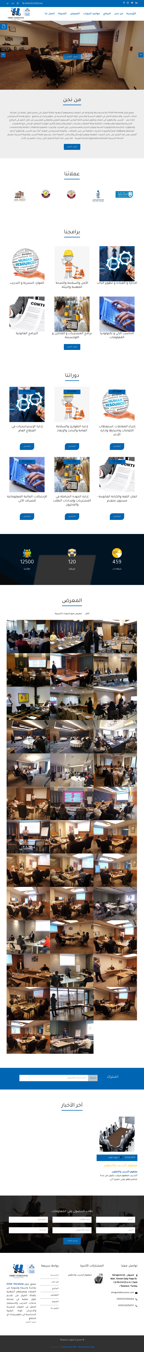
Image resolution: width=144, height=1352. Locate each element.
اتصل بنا (50, 14)
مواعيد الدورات (91, 14)
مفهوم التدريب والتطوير (120, 1166)
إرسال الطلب (72, 1241)
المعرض (75, 14)
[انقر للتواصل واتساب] (18, 4)
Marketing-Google (86, 1347)
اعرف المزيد (72, 147)
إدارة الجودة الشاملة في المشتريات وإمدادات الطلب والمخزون (72, 501)
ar (8, 4)
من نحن (118, 14)
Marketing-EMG (70, 1347)
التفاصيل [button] (117, 446)
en (13, 4)
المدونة (62, 14)
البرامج (107, 14)
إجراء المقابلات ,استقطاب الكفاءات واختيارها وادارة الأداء (117, 431)
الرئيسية (131, 14)
